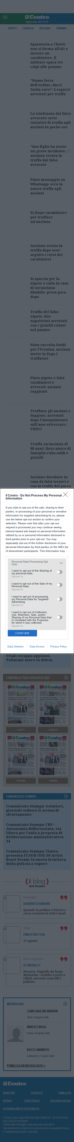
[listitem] (37, 563)
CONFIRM (22, 633)
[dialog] (37, 571)
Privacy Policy (58, 646)
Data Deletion (15, 646)
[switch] (59, 572)
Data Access (37, 646)
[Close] (66, 495)
